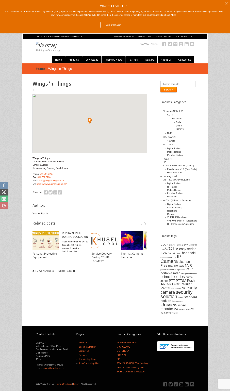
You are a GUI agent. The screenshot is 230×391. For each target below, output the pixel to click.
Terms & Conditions (64, 384)
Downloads (92, 59)
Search (168, 89)
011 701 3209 (46, 174)
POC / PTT (168, 159)
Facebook (164, 44)
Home (58, 59)
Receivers (172, 211)
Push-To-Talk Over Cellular (178, 282)
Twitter (170, 44)
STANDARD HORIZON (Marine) (178, 165)
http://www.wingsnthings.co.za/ (52, 184)
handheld (189, 253)
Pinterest (175, 44)
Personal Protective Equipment (44, 255)
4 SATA (178, 245)
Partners (134, 59)
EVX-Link (171, 253)
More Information (113, 25)
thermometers (177, 301)
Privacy (76, 384)
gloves (178, 253)
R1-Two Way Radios (44, 271)
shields (181, 297)
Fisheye (180, 129)
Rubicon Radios (65, 271)
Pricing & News (113, 59)
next (145, 224)
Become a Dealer (87, 347)
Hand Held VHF (174, 172)
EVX (163, 253)
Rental (165, 288)
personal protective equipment (172, 270)
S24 (172, 289)
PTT (172, 280)
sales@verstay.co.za (53, 368)
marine (173, 265)
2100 (162, 249)
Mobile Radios (174, 152)
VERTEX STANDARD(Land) (176, 179)
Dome (179, 125)
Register (141, 36)
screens (178, 289)
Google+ (55, 192)
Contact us (184, 59)
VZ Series (165, 312)
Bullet (179, 122)
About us (166, 59)
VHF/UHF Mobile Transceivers (182, 220)
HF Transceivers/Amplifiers (180, 224)
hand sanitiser (166, 258)
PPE (165, 162)
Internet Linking (174, 207)
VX (176, 309)
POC (189, 269)
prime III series (191, 273)
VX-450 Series (185, 309)
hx (174, 257)
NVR (169, 133)
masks (181, 266)
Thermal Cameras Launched (132, 255)
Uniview (168, 304)
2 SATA (172, 245)
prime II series (172, 277)
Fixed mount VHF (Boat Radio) (182, 169)
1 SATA (164, 244)
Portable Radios (175, 155)
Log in (150, 36)
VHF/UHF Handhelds (177, 217)
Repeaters (172, 196)
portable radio (170, 273)
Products (74, 59)
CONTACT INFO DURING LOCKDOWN (75, 235)
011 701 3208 (44, 177)
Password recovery (164, 36)
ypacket (175, 313)
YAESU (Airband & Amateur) (177, 200)
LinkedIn (187, 44)
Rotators (171, 214)
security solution (176, 294)
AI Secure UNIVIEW (173, 111)
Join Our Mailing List (184, 36)
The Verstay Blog (87, 359)
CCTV (170, 114)
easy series (187, 249)
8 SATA (185, 245)
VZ (192, 309)
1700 (195, 245)
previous (141, 224)
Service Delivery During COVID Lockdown (101, 257)
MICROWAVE (169, 137)
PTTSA (181, 280)
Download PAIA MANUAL (124, 36)
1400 (191, 245)
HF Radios (172, 187)
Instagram (181, 44)
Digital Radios (174, 148)
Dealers (149, 59)
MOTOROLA (169, 144)
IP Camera (177, 118)
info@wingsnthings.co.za (51, 180)
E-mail (192, 44)
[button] (90, 121)
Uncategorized (170, 176)
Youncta (171, 141)
